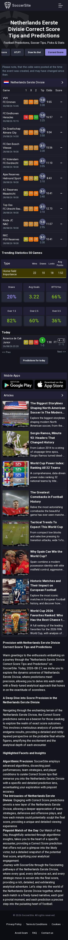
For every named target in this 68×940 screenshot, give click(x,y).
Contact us (47, 932)
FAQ (34, 932)
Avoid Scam (21, 932)
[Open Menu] (62, 5)
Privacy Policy (13, 924)
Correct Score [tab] (55, 52)
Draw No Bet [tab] (34, 52)
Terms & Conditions (36, 924)
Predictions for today (34, 360)
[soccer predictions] (17, 384)
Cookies (56, 924)
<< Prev (6, 352)
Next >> (61, 351)
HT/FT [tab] (17, 52)
